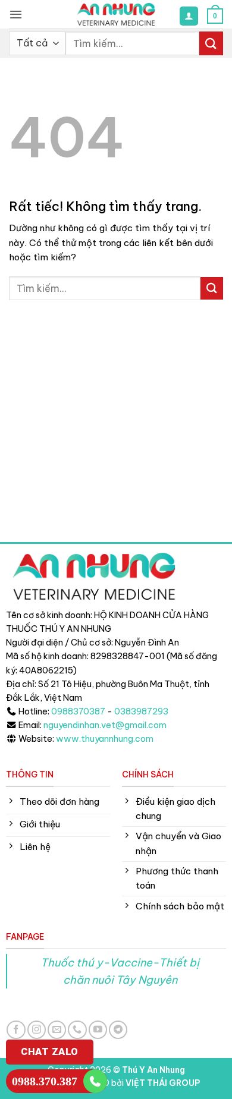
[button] (16, 14)
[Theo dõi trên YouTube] (98, 1030)
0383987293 (141, 711)
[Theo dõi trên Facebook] (16, 1030)
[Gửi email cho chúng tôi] (57, 1030)
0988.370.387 (44, 1081)
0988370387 (78, 711)
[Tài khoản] (188, 16)
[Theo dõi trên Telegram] (118, 1030)
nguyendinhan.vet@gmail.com (105, 725)
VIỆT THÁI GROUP (163, 1083)
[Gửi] (211, 43)
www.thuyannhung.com (104, 738)
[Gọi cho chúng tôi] (77, 1030)
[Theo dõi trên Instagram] (36, 1030)
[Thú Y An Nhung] (116, 14)
